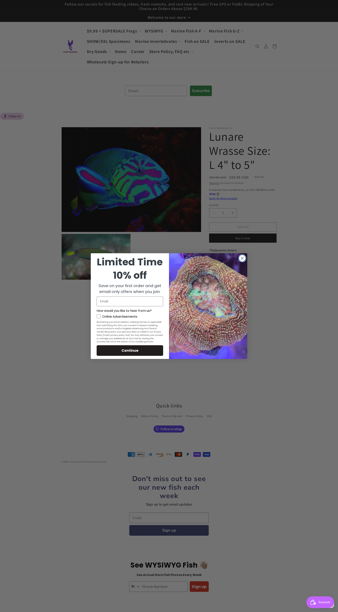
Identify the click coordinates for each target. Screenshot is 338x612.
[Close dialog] (242, 258)
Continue (129, 350)
